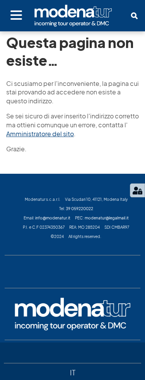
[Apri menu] (16, 15)
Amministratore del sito (40, 134)
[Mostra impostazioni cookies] (137, 190)
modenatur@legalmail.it (107, 218)
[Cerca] (134, 16)
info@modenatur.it (52, 218)
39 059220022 (79, 208)
